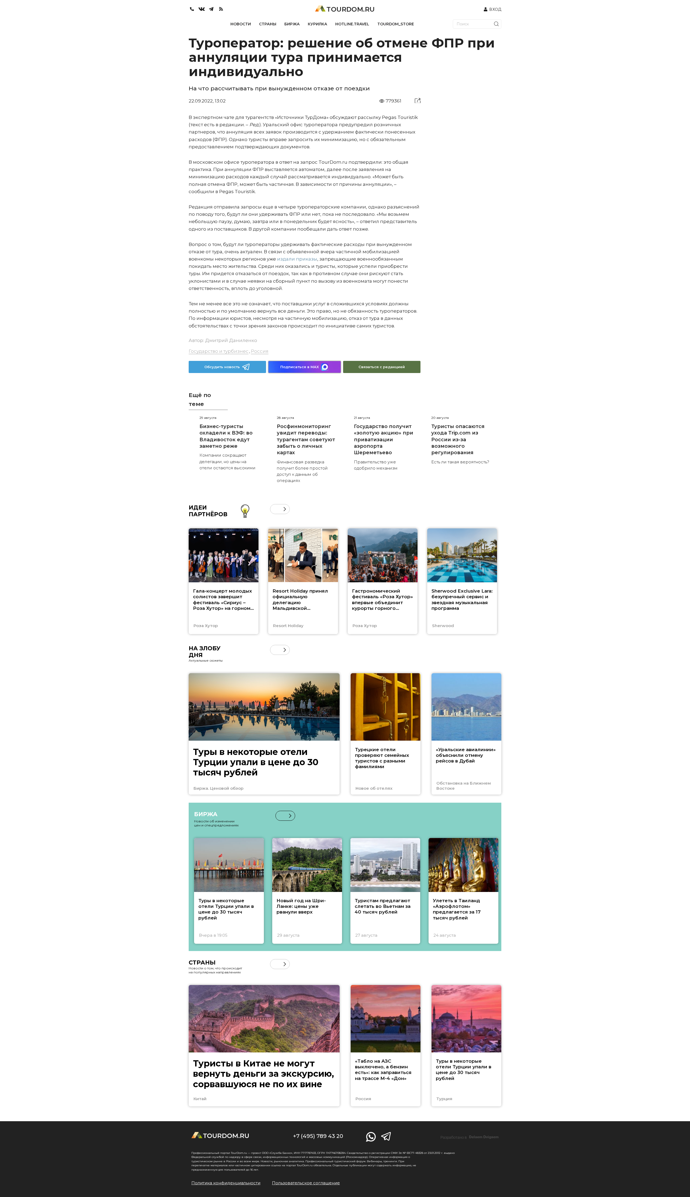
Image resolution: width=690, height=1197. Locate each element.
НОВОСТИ (240, 24)
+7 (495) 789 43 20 (318, 1136)
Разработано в (469, 1137)
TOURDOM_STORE (395, 24)
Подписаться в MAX (299, 367)
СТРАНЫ (267, 24)
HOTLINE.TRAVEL (352, 24)
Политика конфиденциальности (225, 1182)
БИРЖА (292, 24)
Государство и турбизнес (219, 351)
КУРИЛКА (317, 24)
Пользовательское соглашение (306, 1182)
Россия (259, 351)
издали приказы (297, 259)
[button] (275, 509)
